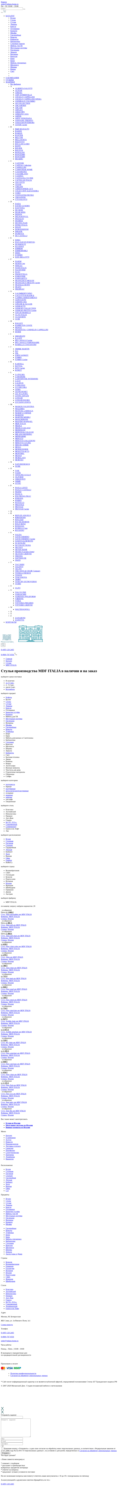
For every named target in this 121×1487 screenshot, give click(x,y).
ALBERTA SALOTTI (23, 88)
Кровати (13, 31)
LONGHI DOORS (22, 400)
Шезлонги (14, 65)
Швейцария (10, 1281)
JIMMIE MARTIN (22, 349)
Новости (9, 1142)
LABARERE (20, 377)
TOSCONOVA (21, 577)
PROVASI (19, 507)
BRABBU (19, 159)
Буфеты (9, 697)
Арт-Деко (9, 1298)
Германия (9, 1266)
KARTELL (19, 364)
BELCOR (19, 138)
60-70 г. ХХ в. (11, 822)
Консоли (13, 56)
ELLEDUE (19, 246)
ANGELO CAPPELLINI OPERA (28, 99)
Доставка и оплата (13, 1146)
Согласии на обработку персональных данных (98, 1451)
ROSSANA (19, 526)
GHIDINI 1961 (21, 302)
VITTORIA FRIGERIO (24, 603)
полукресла (10, 784)
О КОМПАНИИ (12, 78)
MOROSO (19, 460)
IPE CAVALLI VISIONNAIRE (27, 342)
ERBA (17, 253)
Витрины (14, 54)
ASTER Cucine (21, 125)
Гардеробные (15, 35)
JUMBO (18, 357)
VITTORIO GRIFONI (23, 605)
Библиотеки (15, 41)
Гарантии (9, 1148)
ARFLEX (19, 110)
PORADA (19, 498)
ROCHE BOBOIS (22, 522)
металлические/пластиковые (17, 791)
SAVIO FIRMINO (22, 537)
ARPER (18, 116)
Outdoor (9, 860)
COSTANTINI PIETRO (24, 195)
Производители (12, 1144)
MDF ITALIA (20, 424)
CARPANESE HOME (23, 170)
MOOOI (18, 456)
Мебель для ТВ (16, 46)
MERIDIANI (20, 430)
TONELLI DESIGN (23, 573)
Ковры (13, 69)
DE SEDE (19, 210)
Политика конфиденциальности (23, 1373)
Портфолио (10, 1150)
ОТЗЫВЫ (10, 80)
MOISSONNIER (21, 449)
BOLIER (18, 148)
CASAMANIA (21, 172)
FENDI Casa (20, 263)
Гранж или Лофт (12, 1309)
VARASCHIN (20, 594)
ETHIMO (19, 255)
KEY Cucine (20, 368)
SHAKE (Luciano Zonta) (24, 552)
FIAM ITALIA (21, 268)
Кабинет (9, 1182)
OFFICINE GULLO (23, 475)
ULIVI (17, 588)
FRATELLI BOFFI (22, 285)
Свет (12, 71)
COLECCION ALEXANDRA (27, 191)
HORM (18, 332)
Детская (9, 850)
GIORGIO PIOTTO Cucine (25, 310)
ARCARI (18, 108)
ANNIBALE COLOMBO (25, 101)
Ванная (9, 1186)
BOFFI (18, 146)
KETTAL (19, 366)
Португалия (10, 1275)
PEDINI (18, 492)
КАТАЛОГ (10, 16)
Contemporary (11, 827)
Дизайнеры (10, 1157)
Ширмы (13, 67)
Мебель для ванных (18, 63)
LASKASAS (20, 385)
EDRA (17, 240)
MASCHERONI (21, 419)
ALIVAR (18, 91)
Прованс (9, 1296)
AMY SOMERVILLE (23, 95)
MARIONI (19, 415)
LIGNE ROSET (21, 392)
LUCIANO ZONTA (23, 402)
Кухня (8, 839)
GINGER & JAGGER (23, 304)
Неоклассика (11, 1294)
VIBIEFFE (19, 599)
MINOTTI (19, 439)
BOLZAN (19, 150)
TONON (18, 575)
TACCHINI (19, 565)
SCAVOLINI (20, 543)
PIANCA (18, 494)
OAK (17, 471)
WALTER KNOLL (22, 609)
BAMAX (18, 133)
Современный (11, 825)
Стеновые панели (17, 44)
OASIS (18, 473)
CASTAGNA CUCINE (24, 178)
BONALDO (20, 152)
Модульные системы (18, 48)
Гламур (8, 1300)
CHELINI (19, 187)
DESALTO (19, 219)
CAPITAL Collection (23, 165)
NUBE (17, 466)
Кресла (13, 27)
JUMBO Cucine (21, 360)
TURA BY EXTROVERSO (26, 582)
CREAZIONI (20, 197)
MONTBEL (19, 453)
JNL (16, 353)
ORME (18, 481)
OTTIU (18, 483)
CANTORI (19, 163)
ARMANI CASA (22, 114)
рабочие (9, 797)
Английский (11, 1291)
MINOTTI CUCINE (23, 443)
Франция (9, 1279)
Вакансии (10, 1159)
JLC (16, 351)
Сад (7, 1191)
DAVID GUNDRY (22, 206)
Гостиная (9, 843)
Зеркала (13, 52)
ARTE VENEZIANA (23, 118)
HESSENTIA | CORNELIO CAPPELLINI (31, 330)
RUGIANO (19, 530)
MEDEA (18, 426)
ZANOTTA (19, 620)
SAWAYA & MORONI (24, 541)
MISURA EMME (22, 445)
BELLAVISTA (21, 140)
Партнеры (10, 1155)
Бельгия (9, 1262)
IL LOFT (18, 338)
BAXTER (19, 135)
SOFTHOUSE (20, 558)
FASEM (18, 261)
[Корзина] (4, 12)
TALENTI (19, 567)
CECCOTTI (20, 182)
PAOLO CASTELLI (23, 490)
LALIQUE (19, 383)
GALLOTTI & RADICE (24, 296)
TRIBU (18, 579)
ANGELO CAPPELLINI (25, 97)
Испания (9, 1271)
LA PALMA (20, 374)
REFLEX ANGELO (23, 515)
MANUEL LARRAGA (24, 411)
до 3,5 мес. (10, 683)
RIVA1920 (19, 520)
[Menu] (2, 12)
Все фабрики (15, 84)
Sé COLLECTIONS (23, 545)
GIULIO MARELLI (23, 313)
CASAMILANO (21, 174)
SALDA (18, 535)
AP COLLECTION (22, 103)
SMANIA (19, 556)
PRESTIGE (19, 505)
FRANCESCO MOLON (24, 281)
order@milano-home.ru (9, 4)
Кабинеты (14, 39)
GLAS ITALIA (21, 315)
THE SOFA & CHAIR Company (27, 571)
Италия (9, 883)
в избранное (7, 910)
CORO (18, 193)
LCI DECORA (21, 387)
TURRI (18, 584)
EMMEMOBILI (21, 251)
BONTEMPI (20, 155)
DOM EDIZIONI (21, 229)
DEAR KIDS (20, 212)
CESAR (18, 184)
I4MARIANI (20, 336)
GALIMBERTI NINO (23, 293)
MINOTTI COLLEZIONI (25, 441)
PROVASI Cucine (22, 509)
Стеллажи (10, 742)
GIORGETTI (20, 306)
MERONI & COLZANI (24, 432)
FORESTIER (20, 276)
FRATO (18, 287)
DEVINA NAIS (21, 223)
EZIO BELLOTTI (22, 257)
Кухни (13, 18)
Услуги (8, 1140)
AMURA (18, 93)
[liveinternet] (6, 1361)
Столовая (9, 841)
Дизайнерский (11, 1306)
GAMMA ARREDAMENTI (26, 298)
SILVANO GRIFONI (23, 554)
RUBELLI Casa (21, 528)
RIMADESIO (20, 518)
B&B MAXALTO (22, 129)
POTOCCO (19, 503)
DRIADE (18, 231)
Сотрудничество (12, 1153)
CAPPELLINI (20, 167)
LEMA (18, 389)
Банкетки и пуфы (13, 712)
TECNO (18, 569)
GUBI (17, 319)
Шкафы (13, 33)
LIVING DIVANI (22, 396)
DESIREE (19, 221)
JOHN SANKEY (21, 355)
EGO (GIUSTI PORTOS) (25, 242)
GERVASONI (20, 300)
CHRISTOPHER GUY (24, 189)
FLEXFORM (20, 270)
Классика (9, 1289)
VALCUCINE (20, 592)
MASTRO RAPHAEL (24, 421)
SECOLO (19, 547)
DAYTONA (20, 208)
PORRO (18, 500)
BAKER (18, 131)
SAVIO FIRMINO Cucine (25, 539)
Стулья (13, 22)
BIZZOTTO (20, 142)
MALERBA (20, 409)
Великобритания (12, 1264)
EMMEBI (19, 249)
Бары (12, 59)
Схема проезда (7, 1325)
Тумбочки (10, 732)
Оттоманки (14, 29)
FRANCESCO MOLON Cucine (27, 283)
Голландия (10, 1268)
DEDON (18, 214)
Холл (8, 854)
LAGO (18, 381)
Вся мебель (10, 689)
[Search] (3, 645)
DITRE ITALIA (21, 225)
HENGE (18, 328)
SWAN (18, 560)
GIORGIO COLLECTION (25, 308)
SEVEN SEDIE (21, 550)
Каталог (9, 1135)
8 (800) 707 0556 (7, 1337)
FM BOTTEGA (21, 274)
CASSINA (19, 176)
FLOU (17, 272)
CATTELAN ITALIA (23, 180)
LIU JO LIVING (21, 394)
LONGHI (19, 398)
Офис (8, 858)
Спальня (9, 845)
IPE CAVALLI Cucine (23, 340)
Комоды (13, 37)
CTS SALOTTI (21, 199)
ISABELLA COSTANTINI (25, 345)
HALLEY (19, 323)
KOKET (18, 370)
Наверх (4, 2)
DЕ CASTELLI (21, 236)
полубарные (10, 789)
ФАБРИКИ (10, 82)
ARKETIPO (20, 112)
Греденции (14, 50)
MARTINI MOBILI (22, 417)
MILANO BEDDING (23, 434)
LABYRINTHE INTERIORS (26, 379)
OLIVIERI (19, 477)
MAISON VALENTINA (24, 407)
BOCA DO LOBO (22, 144)
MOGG (18, 447)
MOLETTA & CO (22, 451)
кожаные (9, 795)
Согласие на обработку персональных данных (29, 1376)
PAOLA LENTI (21, 488)
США (8, 1277)
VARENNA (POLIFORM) (25, 597)
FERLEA (18, 266)
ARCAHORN (20, 105)
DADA (18, 204)
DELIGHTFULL (21, 217)
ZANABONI (20, 618)
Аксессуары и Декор (14, 1254)
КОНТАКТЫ (11, 622)
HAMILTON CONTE (23, 325)
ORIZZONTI (20, 479)
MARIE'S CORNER (23, 413)
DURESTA (19, 234)
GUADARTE (20, 317)
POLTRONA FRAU (23, 496)
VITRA (18, 601)
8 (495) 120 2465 (7, 650)
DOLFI (18, 227)
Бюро (12, 61)
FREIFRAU (19, 289)
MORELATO (20, 458)
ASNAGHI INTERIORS (24, 123)
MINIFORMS (20, 436)
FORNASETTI (21, 278)
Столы (13, 20)
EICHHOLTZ (20, 244)
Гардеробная (11, 1178)
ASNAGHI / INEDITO (24, 120)
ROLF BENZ (20, 524)
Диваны (13, 24)
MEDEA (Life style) (22, 428)
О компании (11, 1138)
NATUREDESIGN (22, 464)
